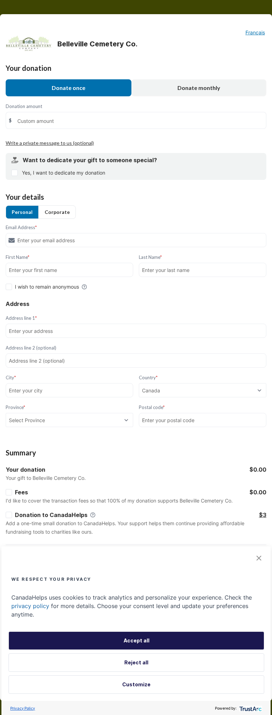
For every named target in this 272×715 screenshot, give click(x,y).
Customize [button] (136, 684)
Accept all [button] (136, 640)
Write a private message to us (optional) (50, 143)
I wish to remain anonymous (47, 287)
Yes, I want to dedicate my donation (63, 173)
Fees (21, 492)
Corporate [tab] (57, 212)
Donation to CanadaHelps (51, 514)
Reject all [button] (136, 662)
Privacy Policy (22, 708)
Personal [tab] (22, 212)
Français (255, 32)
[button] (259, 558)
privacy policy (30, 605)
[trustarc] (250, 708)
